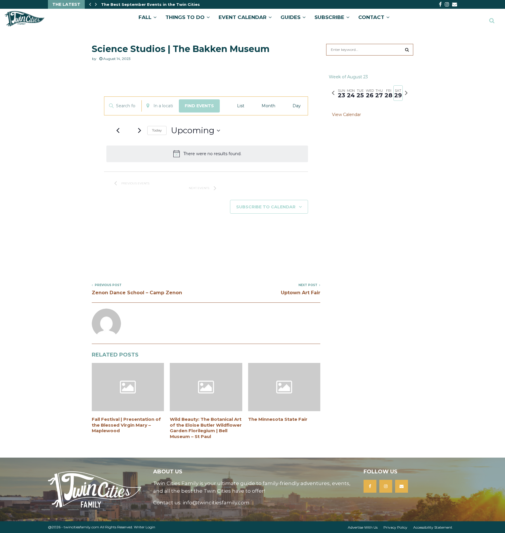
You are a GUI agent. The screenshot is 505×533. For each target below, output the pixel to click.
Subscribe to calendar (265, 207)
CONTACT (371, 17)
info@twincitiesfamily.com (216, 503)
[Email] (401, 486)
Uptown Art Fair (300, 292)
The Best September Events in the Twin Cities (150, 4)
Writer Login (144, 527)
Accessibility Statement (432, 527)
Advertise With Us (363, 527)
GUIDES (290, 17)
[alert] (207, 154)
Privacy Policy (395, 527)
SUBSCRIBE (329, 17)
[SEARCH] (407, 50)
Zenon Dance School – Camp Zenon (137, 292)
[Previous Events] (117, 130)
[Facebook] (370, 486)
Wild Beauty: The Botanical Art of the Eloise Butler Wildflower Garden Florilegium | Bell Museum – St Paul (206, 427)
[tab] (341, 93)
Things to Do (185, 17)
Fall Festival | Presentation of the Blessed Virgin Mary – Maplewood (126, 424)
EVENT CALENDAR (243, 17)
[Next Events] (139, 130)
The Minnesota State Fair (277, 419)
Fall (145, 17)
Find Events (199, 105)
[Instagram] (385, 486)
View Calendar (346, 114)
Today (157, 130)
